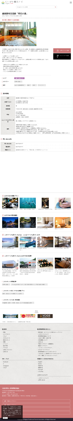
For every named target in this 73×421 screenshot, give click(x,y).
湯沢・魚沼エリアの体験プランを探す (12, 293)
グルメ (5, 336)
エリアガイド (6, 334)
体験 (4, 342)
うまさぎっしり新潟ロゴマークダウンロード (49, 353)
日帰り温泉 (17, 81)
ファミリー (41, 85)
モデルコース (6, 338)
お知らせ (5, 351)
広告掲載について (42, 340)
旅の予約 (5, 346)
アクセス (5, 347)
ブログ (5, 367)
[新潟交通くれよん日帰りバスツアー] (27, 316)
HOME (3, 321)
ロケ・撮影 (10, 409)
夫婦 (28, 85)
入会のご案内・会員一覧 (44, 338)
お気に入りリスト (7, 349)
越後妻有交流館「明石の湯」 (24, 321)
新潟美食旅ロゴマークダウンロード (47, 351)
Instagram (6, 366)
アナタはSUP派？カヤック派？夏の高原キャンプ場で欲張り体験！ (29, 284)
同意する (5, 418)
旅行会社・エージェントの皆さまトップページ (50, 332)
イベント (5, 344)
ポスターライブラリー (44, 349)
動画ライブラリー (42, 346)
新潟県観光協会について (44, 336)
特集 (4, 332)
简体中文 (40, 366)
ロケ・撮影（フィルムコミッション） (48, 355)
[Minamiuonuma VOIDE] (45, 316)
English (40, 362)
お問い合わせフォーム (13, 413)
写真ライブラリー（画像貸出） (46, 344)
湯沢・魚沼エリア (19, 78)
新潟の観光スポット (11, 321)
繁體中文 (40, 367)
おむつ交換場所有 (19, 85)
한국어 (40, 364)
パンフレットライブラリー (45, 347)
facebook (5, 362)
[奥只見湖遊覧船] (10, 316)
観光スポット (6, 340)
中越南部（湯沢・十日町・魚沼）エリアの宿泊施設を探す (17, 303)
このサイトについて (43, 334)
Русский (40, 369)
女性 (34, 85)
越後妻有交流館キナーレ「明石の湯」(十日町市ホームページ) (31, 150)
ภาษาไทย (40, 371)
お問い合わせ (41, 380)
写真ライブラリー (11, 401)
